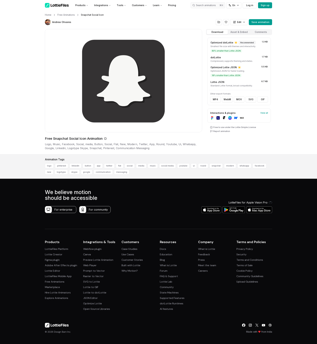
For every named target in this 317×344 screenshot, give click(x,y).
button (88, 165)
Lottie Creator (53, 254)
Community (167, 287)
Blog (162, 260)
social (130, 165)
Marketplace (52, 287)
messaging (121, 172)
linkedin (75, 165)
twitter (109, 165)
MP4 (215, 99)
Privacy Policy (244, 249)
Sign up (265, 5)
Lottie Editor (52, 270)
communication (103, 172)
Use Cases (128, 254)
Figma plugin (52, 260)
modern (230, 165)
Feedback (204, 254)
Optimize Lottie (92, 303)
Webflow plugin (92, 249)
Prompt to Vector (94, 270)
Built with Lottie (131, 265)
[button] (48, 22)
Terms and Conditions (249, 260)
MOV (239, 99)
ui (194, 165)
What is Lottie (168, 265)
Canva (87, 254)
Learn (156, 5)
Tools (120, 5)
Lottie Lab (166, 281)
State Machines (169, 292)
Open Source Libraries (96, 309)
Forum (163, 270)
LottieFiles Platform (56, 249)
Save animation (260, 22)
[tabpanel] (239, 95)
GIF (263, 99)
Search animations (206, 5)
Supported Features (172, 298)
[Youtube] (263, 325)
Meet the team (207, 265)
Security (241, 254)
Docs (163, 249)
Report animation (221, 131)
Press (201, 260)
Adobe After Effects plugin (61, 265)
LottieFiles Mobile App (58, 276)
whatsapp (244, 165)
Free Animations (54, 281)
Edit (239, 22)
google (86, 172)
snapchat (216, 165)
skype (74, 172)
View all (264, 113)
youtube (183, 165)
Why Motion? (130, 270)
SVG (250, 99)
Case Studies (129, 249)
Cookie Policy (244, 270)
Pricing (172, 5)
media (141, 165)
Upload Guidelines (247, 281)
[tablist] (239, 32)
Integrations (101, 5)
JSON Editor (90, 298)
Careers (203, 270)
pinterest (61, 165)
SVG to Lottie (91, 281)
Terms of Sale (244, 265)
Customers (138, 5)
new (49, 172)
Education (166, 254)
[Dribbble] (270, 325)
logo (49, 165)
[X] (257, 325)
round (203, 165)
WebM (227, 99)
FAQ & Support (169, 276)
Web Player (90, 265)
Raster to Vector (93, 276)
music (153, 165)
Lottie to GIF (90, 287)
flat (119, 165)
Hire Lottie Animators (58, 292)
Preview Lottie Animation (98, 260)
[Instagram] (250, 325)
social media (167, 165)
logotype (61, 172)
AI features (166, 309)
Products (80, 5)
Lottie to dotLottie (94, 292)
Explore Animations (56, 298)
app (99, 165)
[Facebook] (244, 325)
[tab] (217, 32)
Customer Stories (132, 260)
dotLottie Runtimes (171, 303)
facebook (259, 165)
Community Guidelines (249, 276)
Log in (249, 5)
